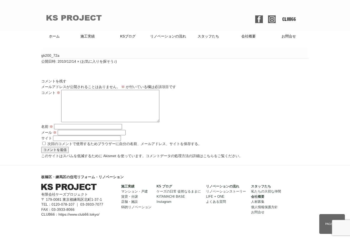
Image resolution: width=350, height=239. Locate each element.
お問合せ (289, 36)
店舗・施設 (129, 202)
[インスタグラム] (272, 18)
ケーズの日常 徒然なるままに (179, 191)
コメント (50, 93)
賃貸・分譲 (129, 196)
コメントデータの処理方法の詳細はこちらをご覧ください (192, 156)
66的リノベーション (136, 207)
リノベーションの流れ (168, 36)
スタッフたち (208, 36)
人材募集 (257, 202)
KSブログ (128, 36)
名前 (47, 127)
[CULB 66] (289, 19)
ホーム (54, 36)
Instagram (164, 202)
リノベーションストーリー (226, 191)
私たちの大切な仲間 (266, 191)
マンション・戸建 (134, 191)
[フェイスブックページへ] (259, 18)
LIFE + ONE (215, 196)
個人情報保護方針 (264, 207)
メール (49, 132)
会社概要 (248, 36)
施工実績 (87, 36)
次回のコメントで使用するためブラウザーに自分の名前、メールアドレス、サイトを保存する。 (124, 144)
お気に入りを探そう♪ (98, 61)
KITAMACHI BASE (171, 196)
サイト (46, 138)
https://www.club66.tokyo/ (78, 214)
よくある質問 (216, 202)
